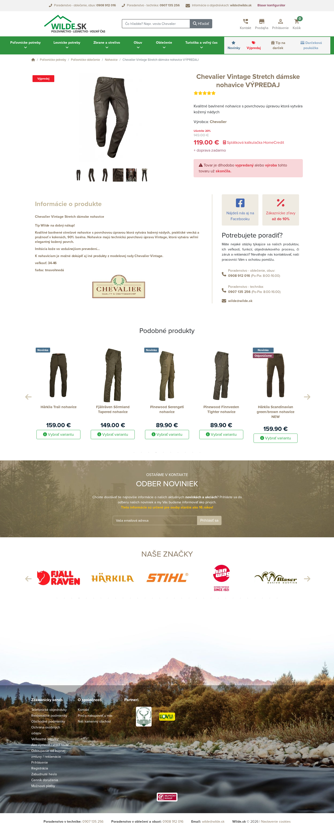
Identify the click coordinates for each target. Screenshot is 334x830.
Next (306, 395)
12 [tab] (137, 598)
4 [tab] (156, 452)
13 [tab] (145, 598)
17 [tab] (174, 598)
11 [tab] (130, 598)
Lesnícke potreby (67, 43)
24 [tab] (225, 598)
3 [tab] (148, 452)
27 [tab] (247, 598)
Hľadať (203, 23)
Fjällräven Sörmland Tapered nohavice (58, 409)
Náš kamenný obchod (94, 721)
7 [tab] (178, 452)
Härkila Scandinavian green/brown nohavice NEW (221, 412)
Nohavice (111, 60)
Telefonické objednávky (49, 710)
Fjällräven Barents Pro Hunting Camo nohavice (275, 409)
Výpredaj (254, 48)
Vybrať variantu (60, 434)
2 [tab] (141, 452)
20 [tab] (196, 598)
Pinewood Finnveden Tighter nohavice (167, 409)
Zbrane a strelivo (106, 43)
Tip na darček (279, 45)
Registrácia (39, 768)
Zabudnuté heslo (44, 774)
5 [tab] (163, 452)
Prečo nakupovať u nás (95, 716)
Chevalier (218, 121)
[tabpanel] (58, 392)
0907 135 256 (239, 292)
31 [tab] (277, 598)
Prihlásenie (39, 762)
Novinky (234, 48)
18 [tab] (181, 598)
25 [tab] (233, 598)
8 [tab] (185, 452)
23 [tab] (218, 598)
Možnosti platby (43, 786)
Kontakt (83, 710)
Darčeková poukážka (312, 45)
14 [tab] (152, 598)
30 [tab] (269, 598)
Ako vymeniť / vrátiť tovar (50, 745)
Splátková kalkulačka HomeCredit (255, 142)
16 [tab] (167, 598)
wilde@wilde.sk (240, 301)
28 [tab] (255, 598)
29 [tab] (262, 598)
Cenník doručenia (44, 780)
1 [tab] (134, 452)
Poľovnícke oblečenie (85, 60)
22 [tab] (211, 598)
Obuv (138, 43)
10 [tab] (200, 452)
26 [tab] (240, 598)
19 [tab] (189, 598)
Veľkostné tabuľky (44, 739)
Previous (27, 395)
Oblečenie (164, 43)
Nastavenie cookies (276, 822)
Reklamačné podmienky (49, 716)
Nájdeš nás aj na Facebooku (240, 216)
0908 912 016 (239, 276)
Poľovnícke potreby (25, 43)
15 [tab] (159, 598)
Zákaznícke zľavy (280, 216)
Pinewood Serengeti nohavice (113, 409)
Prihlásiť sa (209, 520)
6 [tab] (170, 452)
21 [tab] (203, 598)
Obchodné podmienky (48, 721)
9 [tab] (192, 452)
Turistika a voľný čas (201, 43)
